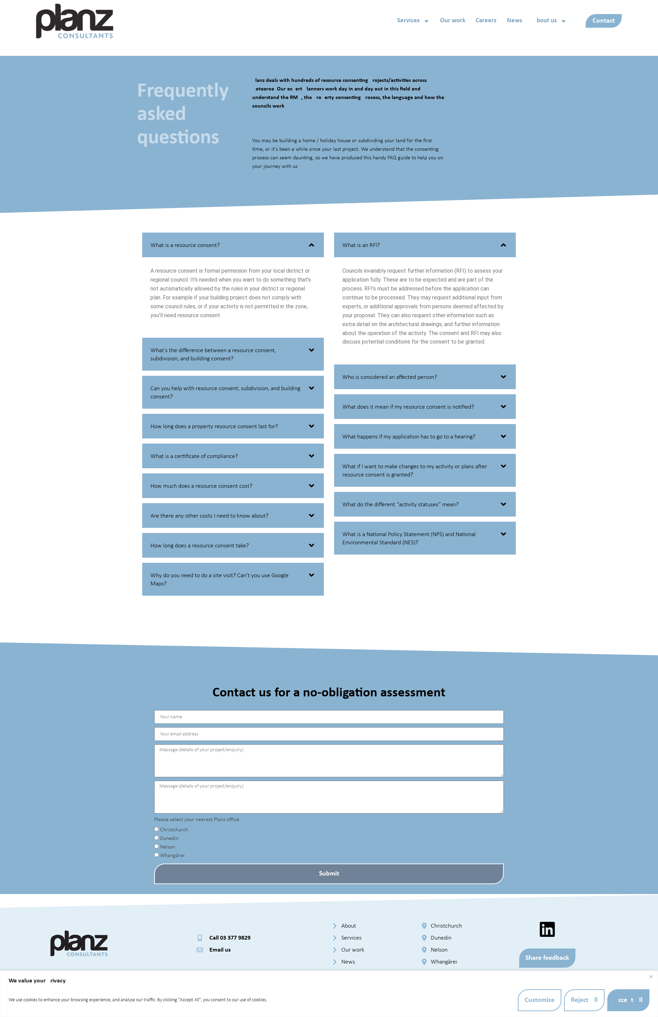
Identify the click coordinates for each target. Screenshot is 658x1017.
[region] (329, 994)
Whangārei (172, 856)
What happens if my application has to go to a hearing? (408, 437)
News (514, 20)
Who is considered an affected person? (389, 377)
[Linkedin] (547, 929)
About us (545, 20)
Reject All (584, 1000)
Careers (486, 20)
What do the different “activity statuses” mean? (400, 504)
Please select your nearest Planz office (196, 819)
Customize (540, 1000)
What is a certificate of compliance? (194, 456)
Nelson (167, 847)
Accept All (628, 1000)
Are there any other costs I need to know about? (209, 516)
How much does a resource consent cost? (201, 486)
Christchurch (174, 830)
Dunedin (169, 839)
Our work (452, 20)
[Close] (651, 976)
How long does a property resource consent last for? (214, 426)
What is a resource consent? (185, 245)
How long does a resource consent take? (199, 546)
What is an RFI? (361, 245)
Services (408, 20)
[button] (233, 245)
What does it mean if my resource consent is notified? (408, 407)
